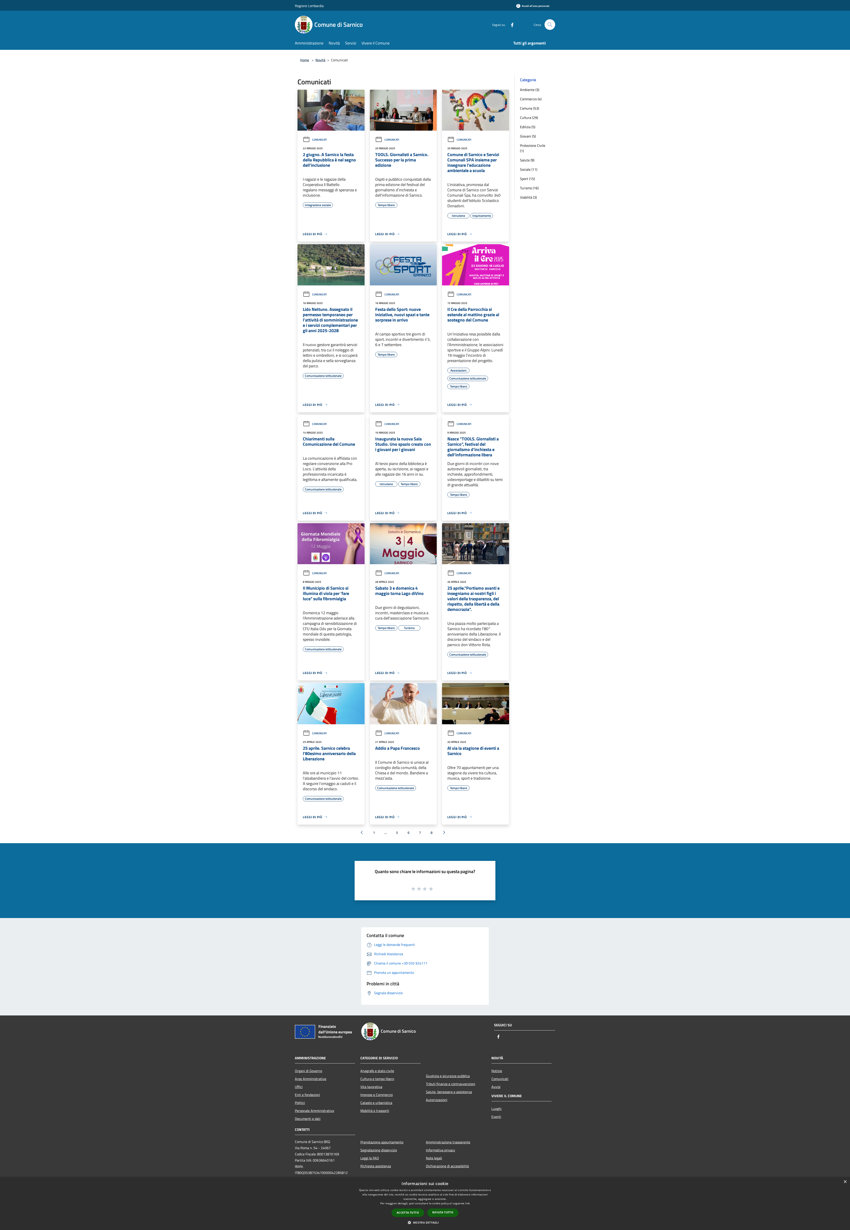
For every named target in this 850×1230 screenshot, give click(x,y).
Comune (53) (529, 108)
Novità (320, 60)
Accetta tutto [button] (408, 1213)
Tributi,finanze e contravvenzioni (450, 1084)
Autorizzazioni (436, 1099)
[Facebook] (510, 24)
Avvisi (495, 1086)
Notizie (496, 1070)
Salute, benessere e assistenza (449, 1091)
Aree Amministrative (310, 1078)
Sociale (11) (528, 169)
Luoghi (496, 1108)
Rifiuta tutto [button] (442, 1212)
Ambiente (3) (529, 89)
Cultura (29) (529, 117)
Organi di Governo (308, 1070)
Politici (300, 1102)
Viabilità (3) (528, 197)
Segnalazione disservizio (378, 1150)
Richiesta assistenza (375, 1166)
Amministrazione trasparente (448, 1142)
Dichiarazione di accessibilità (447, 1166)
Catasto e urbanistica (376, 1102)
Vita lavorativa (371, 1086)
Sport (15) (527, 178)
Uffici (299, 1086)
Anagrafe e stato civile (377, 1070)
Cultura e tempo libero (377, 1078)
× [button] (845, 1182)
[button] (425, 1222)
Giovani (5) (528, 136)
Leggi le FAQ (369, 1158)
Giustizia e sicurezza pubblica (448, 1076)
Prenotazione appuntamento (381, 1142)
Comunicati (319, 140)
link (467, 1203)
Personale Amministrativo (314, 1110)
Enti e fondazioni (307, 1094)
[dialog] (425, 1203)
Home (304, 60)
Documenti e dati (308, 1118)
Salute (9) (527, 160)
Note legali (434, 1158)
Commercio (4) (530, 99)
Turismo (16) (529, 188)
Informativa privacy (440, 1150)
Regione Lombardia (309, 5)
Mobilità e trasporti (374, 1110)
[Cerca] (550, 24)
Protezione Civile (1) (532, 148)
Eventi (496, 1116)
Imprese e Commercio (376, 1094)
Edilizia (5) (527, 127)
